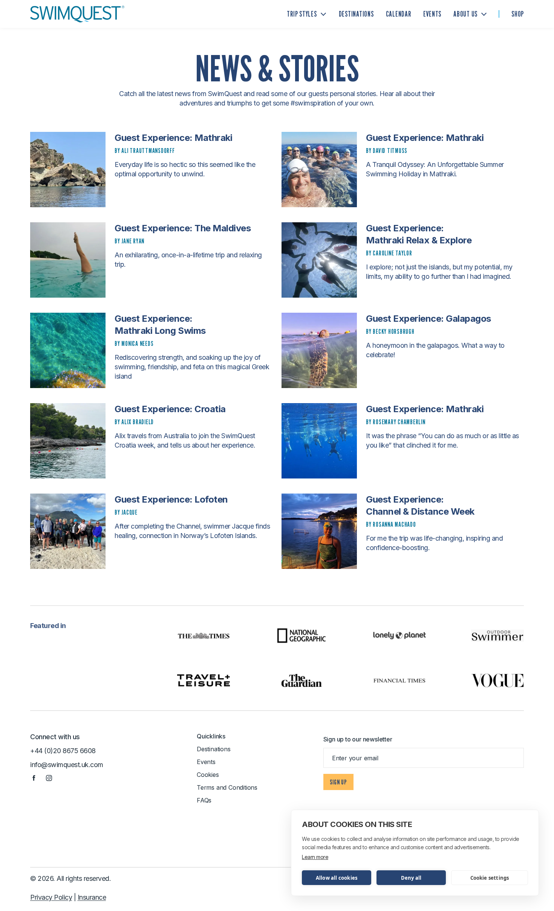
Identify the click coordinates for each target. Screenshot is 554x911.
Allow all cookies (336, 877)
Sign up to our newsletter (357, 739)
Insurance (92, 897)
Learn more (315, 857)
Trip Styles (302, 13)
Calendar (398, 13)
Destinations (356, 13)
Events (432, 13)
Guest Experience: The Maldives (183, 228)
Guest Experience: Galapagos (428, 318)
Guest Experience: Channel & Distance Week (420, 505)
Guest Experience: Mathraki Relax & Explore (418, 234)
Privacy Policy (51, 897)
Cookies (208, 774)
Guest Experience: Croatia (170, 409)
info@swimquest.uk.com (66, 765)
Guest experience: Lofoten (171, 499)
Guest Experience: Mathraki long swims (160, 324)
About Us (465, 13)
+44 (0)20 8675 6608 (63, 751)
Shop (517, 13)
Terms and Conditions (227, 787)
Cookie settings (489, 877)
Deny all (411, 877)
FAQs (204, 800)
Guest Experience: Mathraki (173, 137)
